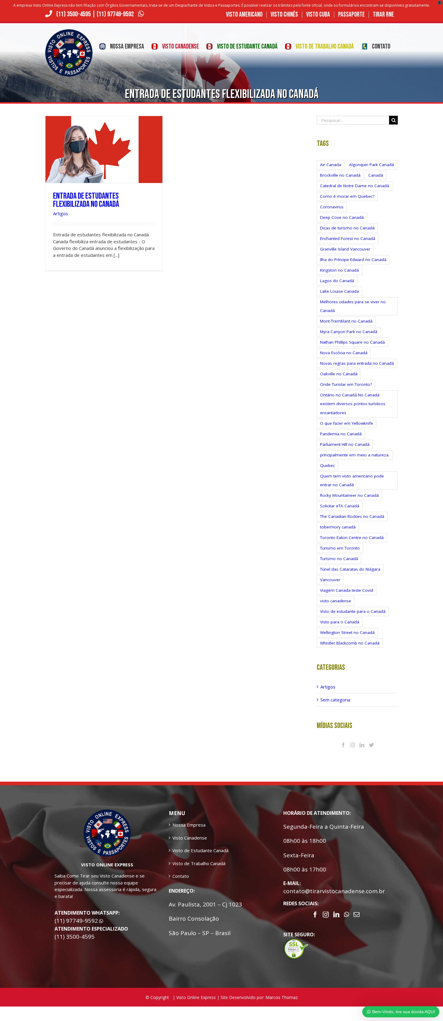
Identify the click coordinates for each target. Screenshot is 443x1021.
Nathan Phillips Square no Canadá (352, 342)
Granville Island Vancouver (345, 249)
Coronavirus (332, 207)
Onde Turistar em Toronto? (346, 384)
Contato (180, 876)
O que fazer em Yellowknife (346, 423)
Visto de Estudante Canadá (200, 850)
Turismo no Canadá (339, 558)
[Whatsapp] (346, 915)
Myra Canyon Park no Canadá (348, 331)
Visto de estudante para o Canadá (352, 611)
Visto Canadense (189, 838)
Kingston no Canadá (339, 270)
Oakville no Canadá (338, 374)
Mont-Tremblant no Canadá (346, 321)
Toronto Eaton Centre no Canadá (352, 537)
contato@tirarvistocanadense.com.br (334, 891)
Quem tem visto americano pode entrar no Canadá (352, 480)
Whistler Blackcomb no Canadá (349, 643)
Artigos (60, 213)
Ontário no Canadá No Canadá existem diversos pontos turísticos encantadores (352, 403)
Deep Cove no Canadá (342, 217)
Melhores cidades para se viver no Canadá (353, 306)
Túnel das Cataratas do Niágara (350, 569)
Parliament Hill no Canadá (344, 444)
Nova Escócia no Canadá (343, 352)
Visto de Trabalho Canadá (198, 863)
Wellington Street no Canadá (347, 632)
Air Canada (330, 164)
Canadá (375, 175)
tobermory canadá (338, 527)
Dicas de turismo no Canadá (347, 228)
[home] (107, 813)
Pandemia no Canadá (341, 433)
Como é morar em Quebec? (347, 196)
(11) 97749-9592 (116, 14)
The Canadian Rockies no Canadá (352, 516)
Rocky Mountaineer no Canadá (349, 495)
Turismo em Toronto (340, 548)
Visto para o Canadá (339, 622)
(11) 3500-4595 (73, 14)
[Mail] (356, 915)
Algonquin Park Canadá (371, 164)
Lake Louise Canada (339, 291)
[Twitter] (371, 744)
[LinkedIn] (362, 744)
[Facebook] (343, 744)
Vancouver (330, 579)
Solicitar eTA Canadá (339, 506)
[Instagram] (352, 744)
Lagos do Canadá (337, 280)
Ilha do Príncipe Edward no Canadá (353, 259)
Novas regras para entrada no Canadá (357, 363)
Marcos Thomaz (281, 997)
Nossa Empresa (189, 825)
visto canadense (335, 600)
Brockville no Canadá (340, 175)
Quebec (327, 465)
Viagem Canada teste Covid (346, 590)
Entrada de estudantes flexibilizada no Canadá (86, 200)
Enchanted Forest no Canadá (347, 238)
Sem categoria (335, 700)
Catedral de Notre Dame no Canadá (354, 185)
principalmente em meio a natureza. (354, 455)
